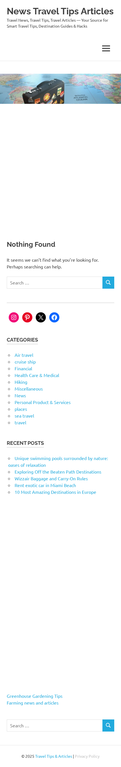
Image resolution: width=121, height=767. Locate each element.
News (20, 395)
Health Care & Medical (37, 375)
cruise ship (25, 361)
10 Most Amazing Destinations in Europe (55, 492)
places (21, 409)
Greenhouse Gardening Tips (34, 696)
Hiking (21, 382)
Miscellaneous (29, 388)
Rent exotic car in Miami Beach (45, 485)
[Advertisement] (60, 167)
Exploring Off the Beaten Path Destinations (58, 471)
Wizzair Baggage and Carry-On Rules (51, 478)
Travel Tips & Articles (53, 756)
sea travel (24, 415)
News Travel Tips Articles (60, 11)
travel (20, 422)
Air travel (24, 355)
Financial (23, 368)
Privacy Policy (87, 756)
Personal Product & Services (43, 402)
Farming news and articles (33, 702)
